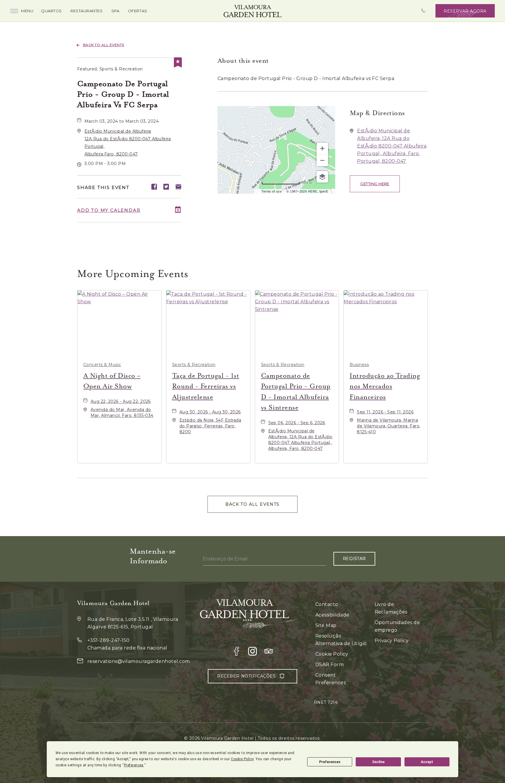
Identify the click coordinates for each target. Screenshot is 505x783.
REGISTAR (354, 558)
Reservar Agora (465, 11)
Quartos (51, 10)
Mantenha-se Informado (153, 556)
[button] (375, 183)
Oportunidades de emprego (397, 626)
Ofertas (137, 10)
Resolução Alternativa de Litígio (341, 639)
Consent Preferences (330, 678)
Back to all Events (103, 45)
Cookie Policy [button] (242, 759)
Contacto (326, 604)
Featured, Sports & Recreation (110, 69)
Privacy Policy (392, 640)
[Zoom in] (322, 148)
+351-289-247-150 (108, 640)
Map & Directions (377, 113)
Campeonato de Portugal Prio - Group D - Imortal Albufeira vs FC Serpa (123, 94)
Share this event (103, 187)
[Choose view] (322, 177)
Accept (427, 762)
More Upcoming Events (132, 273)
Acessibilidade (332, 615)
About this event (243, 60)
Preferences (329, 762)
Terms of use (271, 191)
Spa (115, 10)
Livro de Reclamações (391, 608)
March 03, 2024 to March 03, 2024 (121, 121)
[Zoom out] (322, 160)
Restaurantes (86, 10)
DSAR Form (329, 664)
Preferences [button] (134, 765)
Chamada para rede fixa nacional (127, 648)
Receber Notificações (246, 676)
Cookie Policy (331, 654)
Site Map (326, 625)
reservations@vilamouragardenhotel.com (138, 661)
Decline (378, 762)
